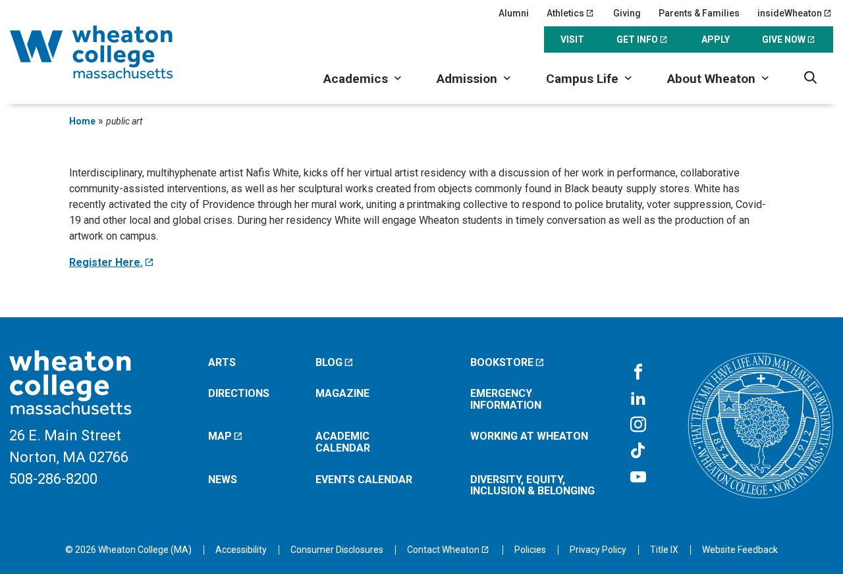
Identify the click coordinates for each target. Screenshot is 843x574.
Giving (627, 13)
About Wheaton (711, 78)
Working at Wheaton (529, 436)
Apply (715, 39)
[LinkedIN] (638, 399)
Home (82, 121)
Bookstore (501, 362)
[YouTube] (638, 478)
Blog (328, 362)
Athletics (565, 13)
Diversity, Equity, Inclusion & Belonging (532, 485)
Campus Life (582, 78)
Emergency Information (505, 399)
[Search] (810, 77)
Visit (572, 39)
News (222, 479)
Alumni (514, 13)
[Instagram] (638, 425)
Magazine (342, 393)
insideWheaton (789, 13)
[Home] (108, 52)
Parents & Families (699, 13)
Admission (467, 78)
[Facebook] (638, 372)
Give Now (783, 39)
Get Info (637, 39)
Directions (238, 393)
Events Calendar (363, 479)
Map (220, 436)
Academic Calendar (342, 442)
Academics (355, 78)
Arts (222, 362)
